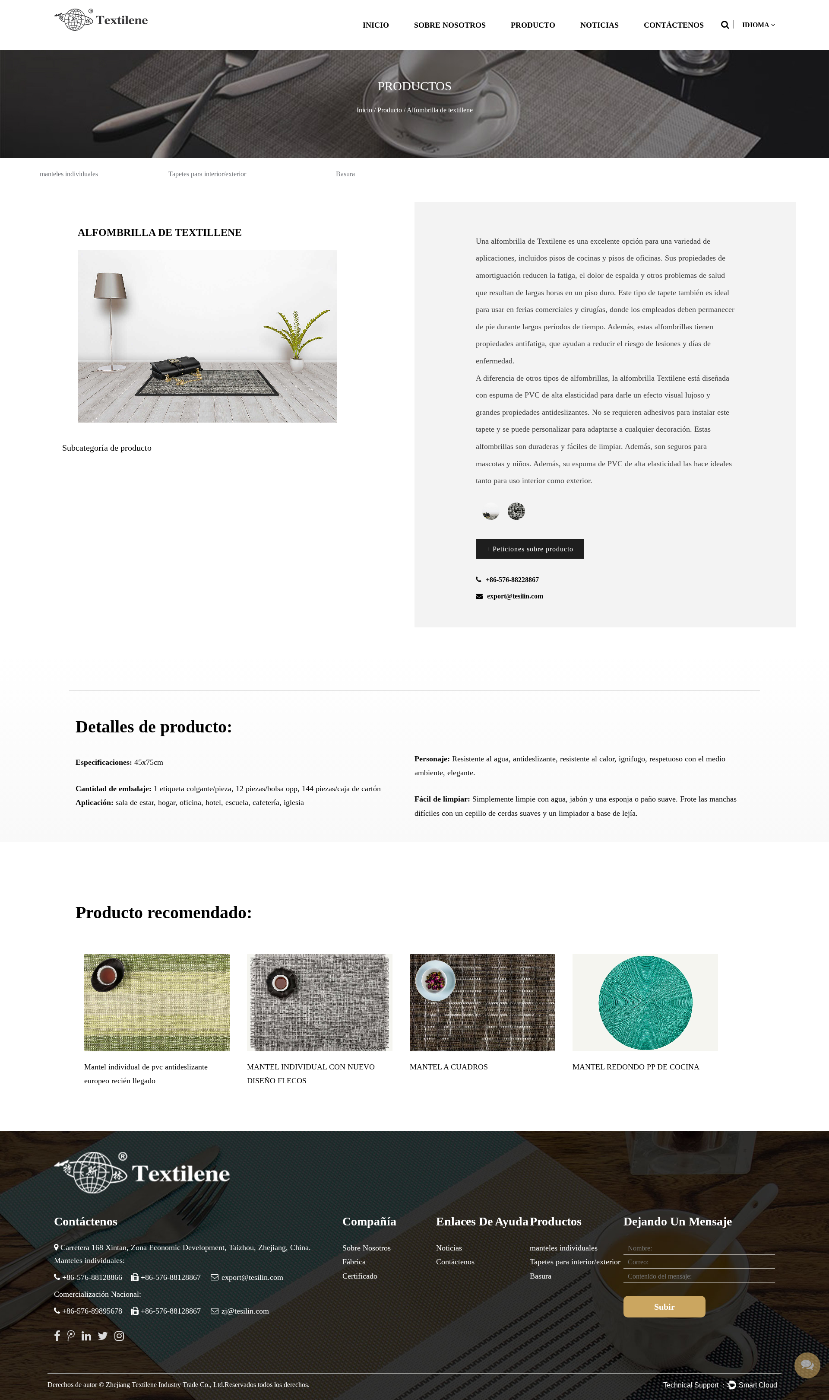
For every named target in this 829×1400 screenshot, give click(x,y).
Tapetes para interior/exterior (207, 174)
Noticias (599, 25)
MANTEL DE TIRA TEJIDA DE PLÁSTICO (319, 1067)
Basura (345, 174)
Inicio (376, 25)
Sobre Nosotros (450, 25)
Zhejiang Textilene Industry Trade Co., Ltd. (165, 1384)
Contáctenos (674, 25)
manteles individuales (69, 174)
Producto (533, 25)
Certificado (359, 1276)
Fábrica (354, 1261)
